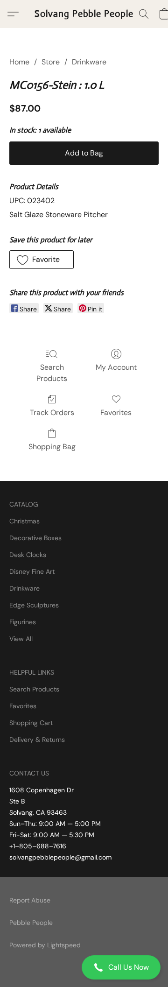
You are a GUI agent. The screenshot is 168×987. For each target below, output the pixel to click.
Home (19, 62)
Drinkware (89, 62)
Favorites (116, 412)
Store (51, 62)
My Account (116, 367)
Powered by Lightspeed (45, 945)
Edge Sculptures (34, 605)
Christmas (24, 521)
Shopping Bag (52, 446)
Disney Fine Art (32, 571)
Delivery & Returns (37, 739)
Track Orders (52, 412)
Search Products (51, 372)
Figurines (22, 622)
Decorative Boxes (35, 538)
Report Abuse (29, 900)
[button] (84, 967)
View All (21, 638)
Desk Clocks (27, 554)
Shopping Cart (31, 723)
